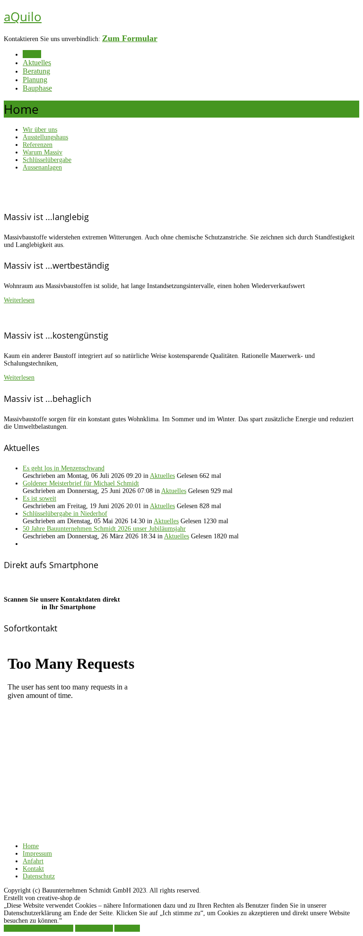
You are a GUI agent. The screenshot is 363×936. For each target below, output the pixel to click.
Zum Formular (129, 38)
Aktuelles (37, 63)
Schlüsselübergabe (47, 159)
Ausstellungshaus (45, 137)
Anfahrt (33, 861)
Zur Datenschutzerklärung (38, 928)
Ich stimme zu (94, 928)
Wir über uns (40, 129)
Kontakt (33, 868)
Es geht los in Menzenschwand (63, 468)
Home (32, 54)
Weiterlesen (19, 300)
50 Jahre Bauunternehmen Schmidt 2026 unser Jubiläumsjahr (104, 528)
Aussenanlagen (42, 167)
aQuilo (23, 16)
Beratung (36, 71)
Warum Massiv (42, 152)
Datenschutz (39, 876)
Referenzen (37, 144)
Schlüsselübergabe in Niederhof (65, 513)
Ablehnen (127, 928)
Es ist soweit (39, 498)
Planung (35, 80)
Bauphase (37, 88)
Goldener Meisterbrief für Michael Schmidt (81, 483)
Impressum (37, 853)
